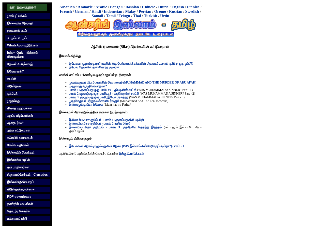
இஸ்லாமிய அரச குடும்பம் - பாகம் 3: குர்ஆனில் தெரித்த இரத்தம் (115, 127)
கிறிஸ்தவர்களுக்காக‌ (21, 189)
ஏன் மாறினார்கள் (18, 167)
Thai (137, 16)
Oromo (160, 11)
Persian (145, 11)
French (66, 11)
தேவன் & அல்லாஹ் (20, 64)
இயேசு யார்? (15, 71)
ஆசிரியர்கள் (15, 123)
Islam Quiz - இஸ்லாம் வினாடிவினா (22, 54)
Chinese (148, 7)
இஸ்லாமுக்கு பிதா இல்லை (86, 104)
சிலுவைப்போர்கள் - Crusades (27, 174)
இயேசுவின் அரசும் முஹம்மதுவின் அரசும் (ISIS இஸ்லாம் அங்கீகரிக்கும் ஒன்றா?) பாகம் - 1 (126, 146)
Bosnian (132, 7)
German (82, 11)
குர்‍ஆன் (12, 93)
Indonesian (113, 11)
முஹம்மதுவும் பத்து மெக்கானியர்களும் (94, 101)
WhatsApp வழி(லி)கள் (22, 45)
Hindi (96, 11)
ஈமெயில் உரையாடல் (20, 138)
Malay (130, 11)
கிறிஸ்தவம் (14, 86)
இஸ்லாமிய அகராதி (20, 23)
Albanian (67, 7)
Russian (175, 11)
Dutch (163, 7)
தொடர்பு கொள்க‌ (18, 211)
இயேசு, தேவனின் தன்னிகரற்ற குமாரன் (94, 67)
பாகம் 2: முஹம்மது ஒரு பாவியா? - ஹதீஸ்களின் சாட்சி (104, 93)
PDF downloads (19, 196)
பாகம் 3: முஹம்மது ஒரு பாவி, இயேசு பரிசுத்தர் (98, 97)
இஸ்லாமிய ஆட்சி (18, 160)
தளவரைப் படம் (17, 30)
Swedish (192, 11)
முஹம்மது (13, 101)
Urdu (164, 16)
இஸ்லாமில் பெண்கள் (20, 152)
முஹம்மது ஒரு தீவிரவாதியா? (88, 86)
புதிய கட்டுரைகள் (18, 130)
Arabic (101, 7)
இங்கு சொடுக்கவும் (131, 153)
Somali (97, 16)
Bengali (116, 7)
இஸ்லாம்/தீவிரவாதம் (20, 182)
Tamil (111, 16)
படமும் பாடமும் (17, 38)
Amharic (85, 7)
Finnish (193, 7)
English (177, 7)
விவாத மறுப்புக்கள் (19, 108)
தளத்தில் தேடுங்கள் (20, 204)
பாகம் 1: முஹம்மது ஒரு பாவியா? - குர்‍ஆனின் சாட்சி (103, 90)
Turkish (150, 16)
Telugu (124, 16)
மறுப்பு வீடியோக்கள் (20, 115)
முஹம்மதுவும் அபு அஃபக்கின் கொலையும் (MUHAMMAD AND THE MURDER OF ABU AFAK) (132, 82)
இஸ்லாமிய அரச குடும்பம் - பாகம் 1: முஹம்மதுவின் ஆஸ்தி (106, 120)
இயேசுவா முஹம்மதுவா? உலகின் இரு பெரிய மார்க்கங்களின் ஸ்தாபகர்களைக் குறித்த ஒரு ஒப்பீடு (131, 63)
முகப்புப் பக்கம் (17, 16)
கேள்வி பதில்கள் (18, 145)
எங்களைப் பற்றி (17, 218)
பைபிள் (11, 79)
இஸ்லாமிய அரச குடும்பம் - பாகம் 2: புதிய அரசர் (100, 123)
